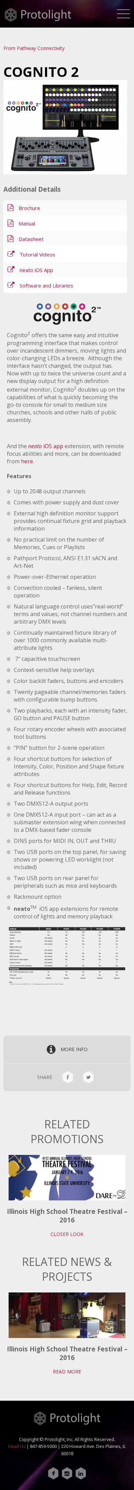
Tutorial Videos (37, 254)
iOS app (45, 446)
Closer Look (67, 1234)
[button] (123, 12)
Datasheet (31, 238)
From (34, 48)
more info (74, 1049)
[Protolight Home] (37, 15)
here (27, 461)
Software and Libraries (46, 285)
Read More (67, 1371)
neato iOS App (36, 269)
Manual (27, 223)
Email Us (16, 1446)
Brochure (29, 207)
